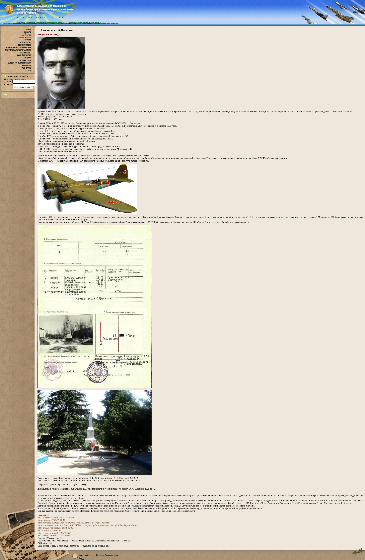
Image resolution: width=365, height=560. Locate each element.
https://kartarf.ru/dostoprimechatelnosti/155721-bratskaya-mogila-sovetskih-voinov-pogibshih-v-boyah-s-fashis (87, 525)
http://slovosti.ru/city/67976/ (50, 530)
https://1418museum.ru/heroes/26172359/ (56, 517)
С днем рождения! (24, 37)
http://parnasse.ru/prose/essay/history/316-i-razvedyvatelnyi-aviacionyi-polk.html (73, 522)
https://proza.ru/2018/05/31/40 (51, 520)
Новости (28, 34)
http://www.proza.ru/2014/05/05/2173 (54, 533)
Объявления (26, 36)
